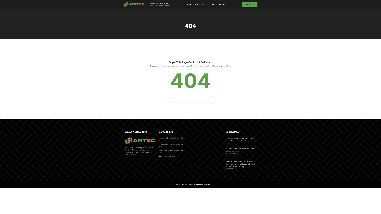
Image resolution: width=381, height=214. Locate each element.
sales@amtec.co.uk (169, 156)
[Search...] (212, 96)
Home (189, 4)
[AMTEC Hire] (136, 4)
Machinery (199, 4)
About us (210, 4)
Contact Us (222, 4)
